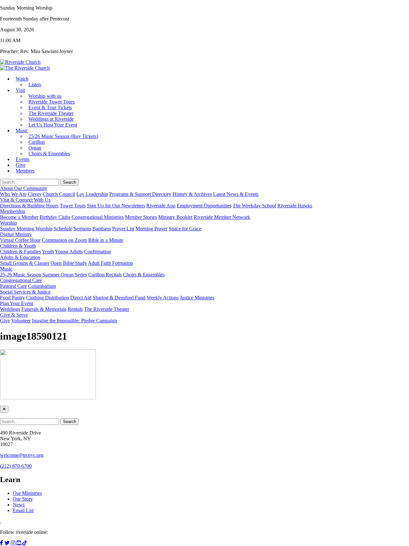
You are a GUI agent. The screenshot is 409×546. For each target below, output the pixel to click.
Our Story (23, 499)
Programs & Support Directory (140, 194)
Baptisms (101, 228)
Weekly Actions (163, 297)
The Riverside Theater (106, 309)
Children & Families (20, 251)
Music (22, 130)
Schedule (63, 228)
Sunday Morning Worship (26, 228)
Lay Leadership (92, 194)
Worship (8, 223)
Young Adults (69, 251)
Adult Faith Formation (110, 263)
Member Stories (141, 217)
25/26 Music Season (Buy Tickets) (63, 136)
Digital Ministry (16, 234)
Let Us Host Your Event (52, 124)
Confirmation (97, 251)
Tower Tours (73, 205)
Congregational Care (21, 280)
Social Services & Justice (25, 292)
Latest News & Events (236, 194)
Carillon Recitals (105, 274)
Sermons (82, 228)
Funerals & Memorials (43, 309)
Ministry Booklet (175, 217)
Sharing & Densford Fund (119, 297)
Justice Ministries (197, 297)
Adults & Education (20, 257)
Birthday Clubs (55, 217)
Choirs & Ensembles (49, 153)
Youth (48, 251)
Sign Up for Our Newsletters (116, 205)
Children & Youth (18, 246)
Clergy (35, 194)
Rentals (75, 309)
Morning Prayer (151, 228)
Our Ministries (27, 493)
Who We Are (13, 194)
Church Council (59, 194)
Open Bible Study (68, 263)
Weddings (10, 309)
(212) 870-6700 (16, 466)
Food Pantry (12, 297)
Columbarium (42, 286)
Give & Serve (14, 315)
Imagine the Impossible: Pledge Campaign (74, 320)
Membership (12, 211)
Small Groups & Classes (24, 263)
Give (5, 320)
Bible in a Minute (105, 240)
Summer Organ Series (64, 274)
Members (25, 170)
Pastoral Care (13, 286)
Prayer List (123, 228)
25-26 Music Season (20, 274)
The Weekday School (254, 205)
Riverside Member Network (222, 217)
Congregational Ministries (98, 217)
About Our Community (23, 188)
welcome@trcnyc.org (21, 455)
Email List (23, 510)
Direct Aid (80, 297)
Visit (20, 90)
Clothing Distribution (47, 297)
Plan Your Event (16, 303)
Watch (22, 78)
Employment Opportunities (204, 205)
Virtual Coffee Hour (20, 240)
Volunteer (21, 320)
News (19, 504)
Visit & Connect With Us (25, 200)
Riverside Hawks (294, 205)
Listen (34, 84)
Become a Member (19, 217)
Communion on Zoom (64, 240)
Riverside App (160, 205)
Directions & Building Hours (29, 205)
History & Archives (192, 194)
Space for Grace (185, 228)
